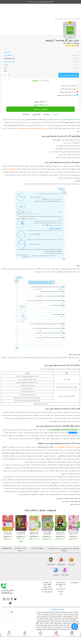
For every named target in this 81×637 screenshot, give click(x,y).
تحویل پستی (71, 564)
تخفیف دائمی (65, 575)
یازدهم (78, 19)
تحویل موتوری (61, 564)
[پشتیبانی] (56, 570)
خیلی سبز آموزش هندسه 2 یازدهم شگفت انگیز (34, 533)
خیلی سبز (7, 52)
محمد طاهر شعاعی (68, 43)
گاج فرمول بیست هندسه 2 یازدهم (21, 533)
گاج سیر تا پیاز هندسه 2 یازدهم (60, 533)
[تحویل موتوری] (61, 560)
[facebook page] (11, 599)
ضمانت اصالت (51, 564)
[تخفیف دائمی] (65, 570)
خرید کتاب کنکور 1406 (47, 592)
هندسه (6, 65)
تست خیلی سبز (66, 501)
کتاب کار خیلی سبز (9, 62)
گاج (61, 594)
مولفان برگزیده (47, 584)
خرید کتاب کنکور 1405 (47, 589)
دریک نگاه (46, 114)
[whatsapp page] (7, 599)
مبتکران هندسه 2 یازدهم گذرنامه (47, 533)
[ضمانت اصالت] (51, 560)
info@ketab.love (6, 548)
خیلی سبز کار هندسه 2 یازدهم (62, 19)
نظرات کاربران (36, 114)
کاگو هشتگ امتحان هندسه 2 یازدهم (73, 533)
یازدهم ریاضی (8, 55)
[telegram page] (9, 603)
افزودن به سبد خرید (40, 109)
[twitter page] (15, 599)
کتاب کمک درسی (61, 589)
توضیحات (55, 114)
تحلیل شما (26, 114)
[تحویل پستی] (71, 560)
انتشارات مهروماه (47, 587)
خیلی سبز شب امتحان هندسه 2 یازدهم (7, 533)
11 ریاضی (73, 19)
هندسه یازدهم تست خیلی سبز (64, 498)
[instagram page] (4, 599)
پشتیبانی (55, 575)
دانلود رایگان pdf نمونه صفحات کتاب (68, 75)
